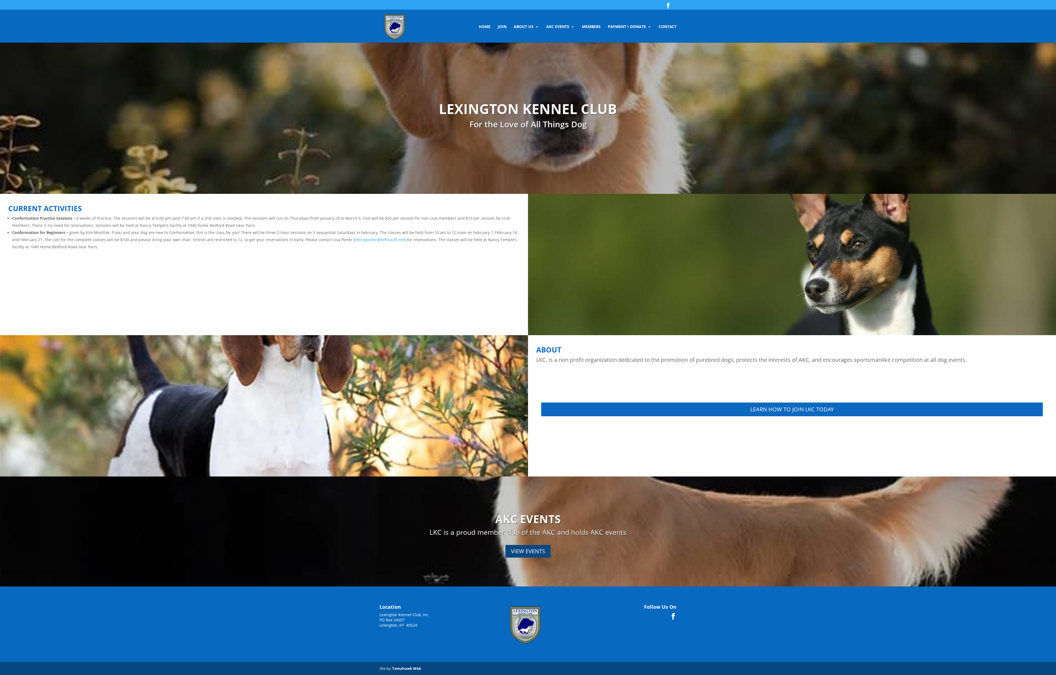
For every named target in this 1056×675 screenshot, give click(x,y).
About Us (524, 27)
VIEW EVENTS (528, 551)
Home (485, 27)
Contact (667, 27)
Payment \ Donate (627, 27)
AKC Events (557, 27)
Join (502, 27)
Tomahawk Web (406, 668)
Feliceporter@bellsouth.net (380, 239)
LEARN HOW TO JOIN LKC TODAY (792, 409)
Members (591, 27)
